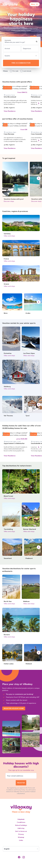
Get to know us (21, 831)
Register (21, 783)
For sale (15, 71)
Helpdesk (21, 819)
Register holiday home (14, 708)
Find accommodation (21, 63)
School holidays (21, 825)
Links (21, 840)
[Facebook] (18, 857)
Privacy (21, 834)
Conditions (21, 822)
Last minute (27, 71)
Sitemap (21, 837)
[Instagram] (23, 857)
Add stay (21, 828)
